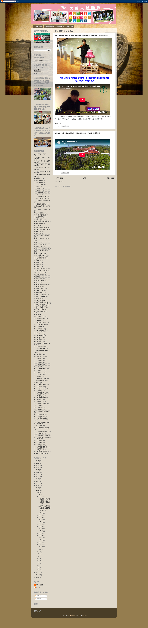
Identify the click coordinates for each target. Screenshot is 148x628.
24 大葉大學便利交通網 (40, 270)
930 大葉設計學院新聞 (40, 368)
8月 (38, 554)
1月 (38, 569)
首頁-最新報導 (38, 26)
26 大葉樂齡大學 (38, 274)
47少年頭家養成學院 (39, 301)
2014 (37, 488)
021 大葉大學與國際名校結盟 (42, 200)
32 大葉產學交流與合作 (40, 284)
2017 (37, 481)
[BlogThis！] (63, 126)
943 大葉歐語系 (38, 391)
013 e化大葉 (37, 194)
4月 (38, 563)
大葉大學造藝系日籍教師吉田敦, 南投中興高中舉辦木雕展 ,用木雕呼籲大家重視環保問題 (81, 35)
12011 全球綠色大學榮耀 (40, 221)
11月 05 (41, 542)
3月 (38, 565)
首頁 (84, 178)
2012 (37, 572)
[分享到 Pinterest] (68, 126)
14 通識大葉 (37, 233)
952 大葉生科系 (38, 401)
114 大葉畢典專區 (39, 217)
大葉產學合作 (60, 26)
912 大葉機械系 (38, 329)
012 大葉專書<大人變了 (40, 192)
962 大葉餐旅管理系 (39, 417)
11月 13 (41, 531)
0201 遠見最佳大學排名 (40, 198)
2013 (37, 490)
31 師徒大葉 (37, 282)
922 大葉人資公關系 (39, 356)
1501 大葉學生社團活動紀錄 (41, 239)
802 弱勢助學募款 (39, 320)
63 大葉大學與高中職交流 (41, 311)
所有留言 (38, 598)
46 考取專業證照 (38, 299)
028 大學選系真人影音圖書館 (42, 209)
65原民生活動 (38, 314)
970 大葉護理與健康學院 (40, 431)
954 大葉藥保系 (38, 407)
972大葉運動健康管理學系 (41, 435)
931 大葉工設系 (38, 370)
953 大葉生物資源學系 (40, 403)
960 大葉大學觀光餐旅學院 (41, 411)
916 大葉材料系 (38, 341)
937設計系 (37, 382)
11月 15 (41, 526)
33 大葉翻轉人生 (38, 286)
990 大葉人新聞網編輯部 (40, 447)
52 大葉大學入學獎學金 (40, 305)
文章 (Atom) (62, 181)
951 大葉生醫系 (38, 399)
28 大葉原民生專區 (39, 280)
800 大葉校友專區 (39, 316)
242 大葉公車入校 (39, 272)
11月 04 (41, 544)
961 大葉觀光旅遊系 (39, 415)
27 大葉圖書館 (38, 278)
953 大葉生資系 (38, 405)
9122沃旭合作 (38, 333)
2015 (37, 485)
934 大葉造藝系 (38, 376)
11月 (38, 494)
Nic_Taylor (72, 615)
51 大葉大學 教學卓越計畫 (41, 303)
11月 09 (41, 535)
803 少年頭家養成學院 (40, 322)
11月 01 (41, 546)
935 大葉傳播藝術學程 (40, 378)
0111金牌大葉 (37, 188)
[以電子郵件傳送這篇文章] (61, 126)
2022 (37, 470)
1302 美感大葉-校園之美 (40, 227)
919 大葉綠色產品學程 (40, 346)
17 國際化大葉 (38, 246)
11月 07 (41, 537)
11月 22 (41, 519)
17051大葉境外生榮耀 (40, 254)
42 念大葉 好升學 (38, 290)
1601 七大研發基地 (39, 244)
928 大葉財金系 (38, 364)
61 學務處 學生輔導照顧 (40, 307)
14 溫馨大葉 (37, 231)
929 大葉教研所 (38, 366)
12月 (38, 492)
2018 (37, 479)
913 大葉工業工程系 (39, 335)
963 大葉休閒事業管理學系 (41, 419)
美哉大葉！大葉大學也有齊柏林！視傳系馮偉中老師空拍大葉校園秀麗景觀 (77, 133)
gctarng (38, 587)
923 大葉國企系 (38, 358)
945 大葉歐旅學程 (39, 395)
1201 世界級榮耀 (38, 219)
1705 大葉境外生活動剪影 (41, 250)
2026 (37, 461)
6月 (38, 558)
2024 (37, 465)
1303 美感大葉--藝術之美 (41, 229)
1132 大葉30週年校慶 (40, 215)
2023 (37, 467)
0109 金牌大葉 (38, 182)
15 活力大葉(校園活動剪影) (41, 235)
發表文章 (38, 595)
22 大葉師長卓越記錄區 (40, 268)
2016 (37, 483)
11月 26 (41, 515)
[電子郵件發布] (58, 126)
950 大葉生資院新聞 (39, 397)
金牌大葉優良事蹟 (49, 26)
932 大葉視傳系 (38, 372)
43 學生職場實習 (38, 292)
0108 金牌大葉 (38, 180)
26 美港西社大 (38, 276)
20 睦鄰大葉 (37, 266)
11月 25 (41, 517)
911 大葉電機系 (38, 327)
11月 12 (41, 533)
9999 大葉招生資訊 (39, 453)
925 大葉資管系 (38, 362)
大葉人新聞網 (39, 585)
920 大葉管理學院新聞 (40, 348)
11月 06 (41, 540)
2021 (37, 472)
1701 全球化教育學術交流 (41, 248)
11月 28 (41, 513)
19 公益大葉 (37, 262)
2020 (37, 474)
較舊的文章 (110, 178)
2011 (37, 575)
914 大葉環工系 (38, 337)
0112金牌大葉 (38, 190)
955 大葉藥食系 (38, 409)
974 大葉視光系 (38, 441)
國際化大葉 (70, 26)
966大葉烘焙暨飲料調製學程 (41, 428)
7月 (38, 556)
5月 (38, 560)
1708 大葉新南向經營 (40, 258)
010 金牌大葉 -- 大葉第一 (41, 154)
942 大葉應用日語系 (39, 389)
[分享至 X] (65, 126)
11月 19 (41, 524)
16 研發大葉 (37, 242)
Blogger (84, 615)
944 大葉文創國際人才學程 (41, 393)
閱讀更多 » (58, 123)
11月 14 (41, 528)
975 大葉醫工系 (38, 443)
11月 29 (41, 496)
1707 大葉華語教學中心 (40, 256)
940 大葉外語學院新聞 (40, 385)
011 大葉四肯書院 (39, 184)
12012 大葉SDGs (39, 223)
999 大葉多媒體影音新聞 (40, 451)
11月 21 (41, 522)
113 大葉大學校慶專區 (40, 213)
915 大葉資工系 (38, 339)
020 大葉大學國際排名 (40, 196)
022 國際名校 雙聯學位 (40, 204)
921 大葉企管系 (38, 354)
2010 (37, 577)
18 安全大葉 (37, 260)
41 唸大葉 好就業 (38, 288)
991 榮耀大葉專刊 (39, 449)
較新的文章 (59, 178)
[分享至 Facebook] (66, 126)
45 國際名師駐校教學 (39, 297)
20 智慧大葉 (37, 264)
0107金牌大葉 (38, 178)
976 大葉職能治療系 (39, 445)
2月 (38, 567)
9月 (38, 551)
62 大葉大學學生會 (39, 309)
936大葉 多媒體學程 (39, 380)
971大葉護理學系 (38, 433)
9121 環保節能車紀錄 (40, 331)
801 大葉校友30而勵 (39, 318)
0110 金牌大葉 (38, 186)
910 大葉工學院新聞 (39, 324)
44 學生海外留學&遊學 (40, 295)
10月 (38, 549)
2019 (37, 476)
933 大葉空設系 (38, 374)
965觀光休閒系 (38, 425)
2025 (37, 463)
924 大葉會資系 (38, 360)
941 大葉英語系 (38, 387)
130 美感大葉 (37, 225)
